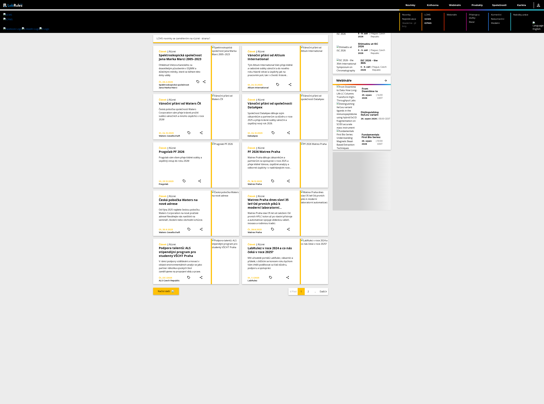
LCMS (427, 14)
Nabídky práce (520, 14)
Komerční (496, 14)
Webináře (455, 5)
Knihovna (432, 5)
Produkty (477, 5)
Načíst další (164, 291)
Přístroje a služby (474, 16)
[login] (538, 5)
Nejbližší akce (409, 19)
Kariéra (521, 5)
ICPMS (428, 23)
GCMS (427, 19)
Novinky (410, 5)
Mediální (495, 23)
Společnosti (499, 5)
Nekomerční (497, 19)
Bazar (472, 22)
